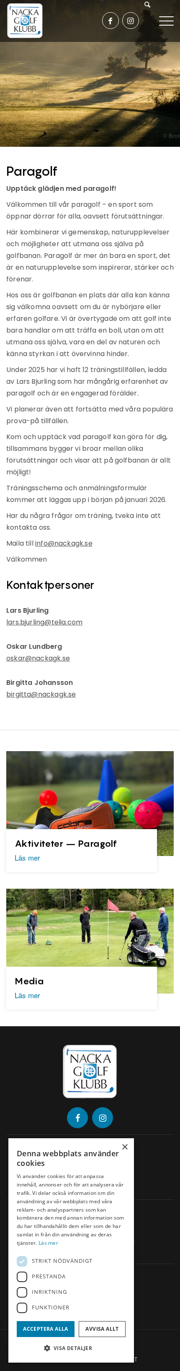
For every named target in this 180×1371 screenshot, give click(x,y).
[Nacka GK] (25, 21)
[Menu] (166, 20)
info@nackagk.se (64, 543)
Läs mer (27, 857)
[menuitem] (150, 21)
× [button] (124, 1147)
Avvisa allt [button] (101, 1328)
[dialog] (71, 1250)
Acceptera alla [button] (45, 1328)
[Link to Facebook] (110, 20)
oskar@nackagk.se (38, 658)
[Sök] (148, 21)
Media (29, 981)
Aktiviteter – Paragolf (66, 843)
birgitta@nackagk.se (41, 694)
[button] (71, 1348)
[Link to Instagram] (130, 20)
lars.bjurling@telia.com (44, 622)
